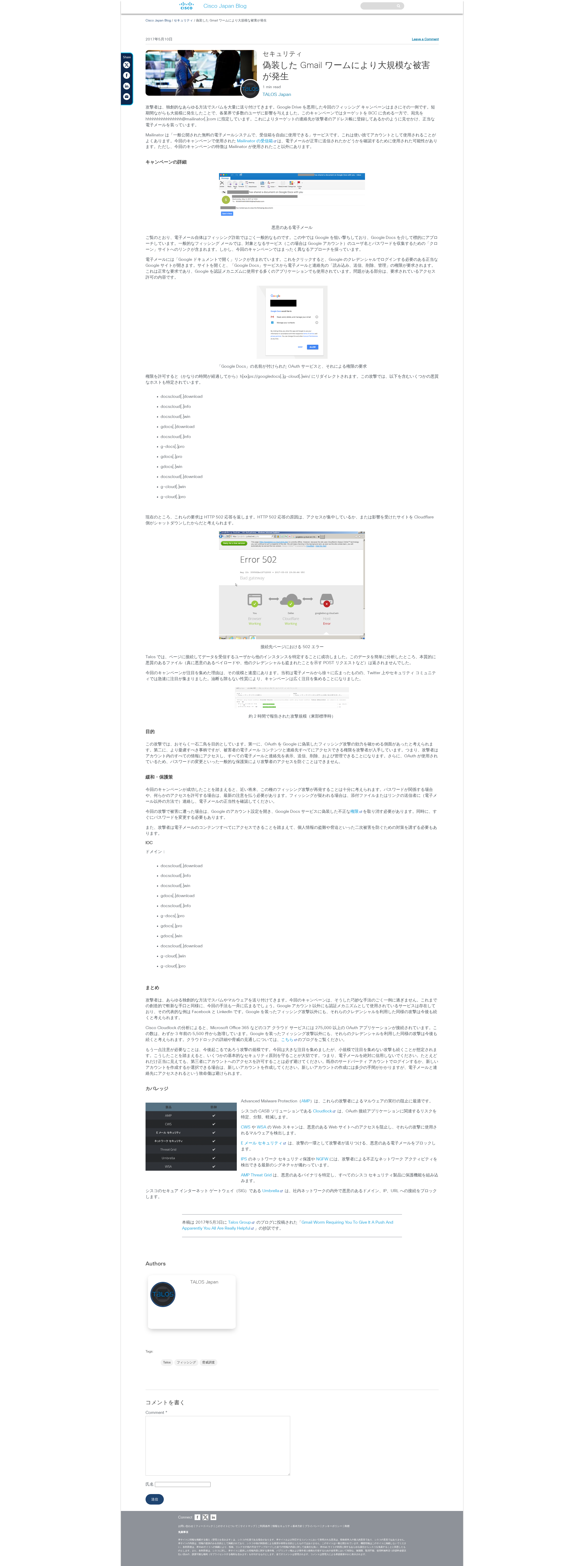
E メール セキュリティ (261, 1143)
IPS (244, 1159)
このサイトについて (226, 1526)
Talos (167, 1362)
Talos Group (239, 1222)
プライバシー (312, 1526)
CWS (245, 1127)
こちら (287, 1040)
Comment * (156, 1413)
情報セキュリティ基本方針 (287, 1526)
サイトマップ (247, 1526)
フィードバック (204, 1526)
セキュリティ (183, 20)
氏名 (150, 1484)
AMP (305, 1101)
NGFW (322, 1159)
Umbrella (270, 1191)
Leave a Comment (425, 39)
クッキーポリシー (332, 1526)
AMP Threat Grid (256, 1175)
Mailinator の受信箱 (255, 141)
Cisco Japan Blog (158, 20)
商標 (346, 1526)
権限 (354, 812)
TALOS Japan (277, 94)
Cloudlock (322, 1111)
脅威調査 (208, 1362)
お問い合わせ (185, 1526)
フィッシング (186, 1362)
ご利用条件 (264, 1526)
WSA (261, 1127)
